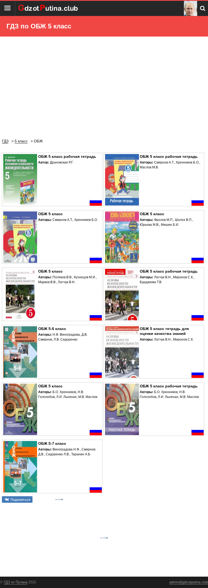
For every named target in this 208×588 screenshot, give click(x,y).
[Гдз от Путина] (48, 8)
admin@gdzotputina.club (188, 582)
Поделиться (20, 500)
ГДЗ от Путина (15, 582)
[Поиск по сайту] (202, 8)
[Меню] (7, 8)
